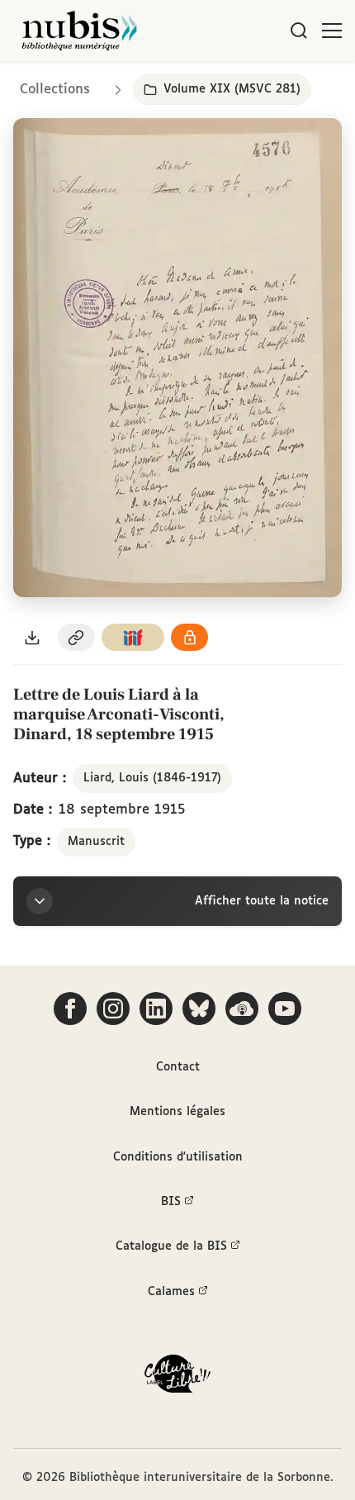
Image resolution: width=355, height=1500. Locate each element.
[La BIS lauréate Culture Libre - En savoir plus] (177, 1377)
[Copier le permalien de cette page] (77, 637)
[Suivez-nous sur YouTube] (284, 1008)
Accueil (272, 85)
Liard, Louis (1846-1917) (152, 778)
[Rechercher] (299, 30)
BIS (171, 1202)
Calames (171, 1292)
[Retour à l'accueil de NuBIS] (79, 30)
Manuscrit (96, 841)
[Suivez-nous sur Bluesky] (198, 1008)
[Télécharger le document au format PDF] (32, 637)
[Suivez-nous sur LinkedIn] (156, 1008)
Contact (178, 1067)
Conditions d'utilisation (178, 1157)
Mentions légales (177, 1112)
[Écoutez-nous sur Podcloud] (241, 1008)
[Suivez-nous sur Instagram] (113, 1008)
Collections (55, 90)
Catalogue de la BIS (171, 1246)
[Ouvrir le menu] (332, 30)
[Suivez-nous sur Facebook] (70, 1008)
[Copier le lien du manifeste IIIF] (133, 637)
